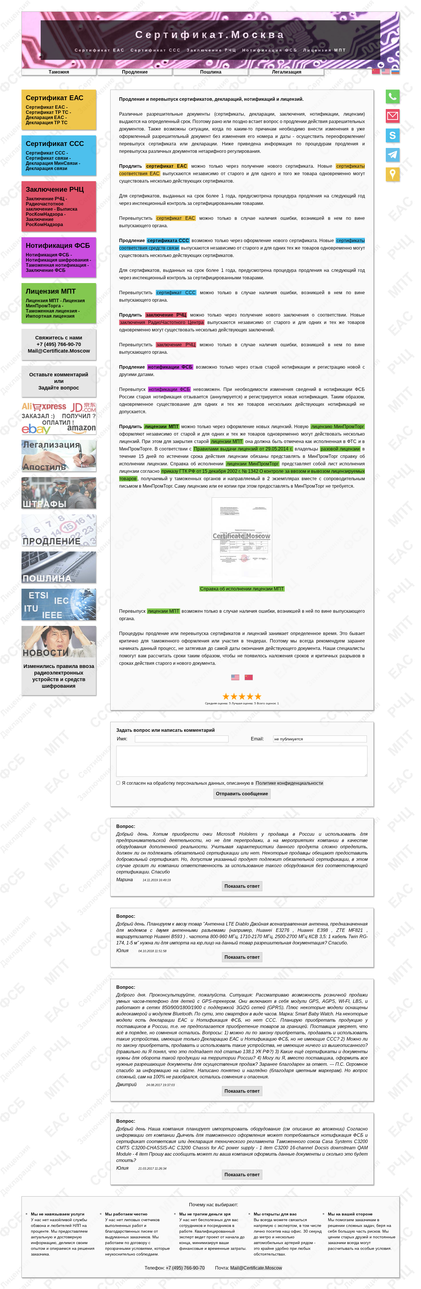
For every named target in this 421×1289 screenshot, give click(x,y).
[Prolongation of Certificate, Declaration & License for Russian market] (235, 678)
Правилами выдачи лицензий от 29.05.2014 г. (243, 448)
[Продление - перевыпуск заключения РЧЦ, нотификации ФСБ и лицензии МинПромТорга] (58, 530)
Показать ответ (242, 886)
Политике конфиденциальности (289, 783)
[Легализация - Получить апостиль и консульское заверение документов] (58, 455)
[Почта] (393, 116)
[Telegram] (393, 155)
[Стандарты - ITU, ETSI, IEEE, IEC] (58, 604)
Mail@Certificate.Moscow (256, 1268)
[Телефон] (393, 96)
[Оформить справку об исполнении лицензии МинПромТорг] (242, 581)
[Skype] (393, 135)
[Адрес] (393, 174)
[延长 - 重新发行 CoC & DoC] (249, 678)
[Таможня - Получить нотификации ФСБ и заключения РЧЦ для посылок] (58, 418)
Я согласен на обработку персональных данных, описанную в (222, 783)
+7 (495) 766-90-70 (185, 1268)
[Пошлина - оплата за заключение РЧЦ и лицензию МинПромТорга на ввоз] (58, 567)
